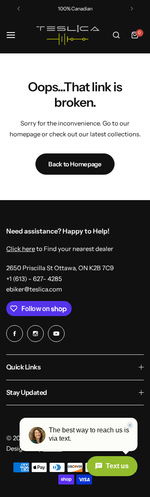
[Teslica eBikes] (66, 35)
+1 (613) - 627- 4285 (34, 279)
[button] (19, 9)
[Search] (116, 35)
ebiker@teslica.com (34, 289)
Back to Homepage (74, 164)
